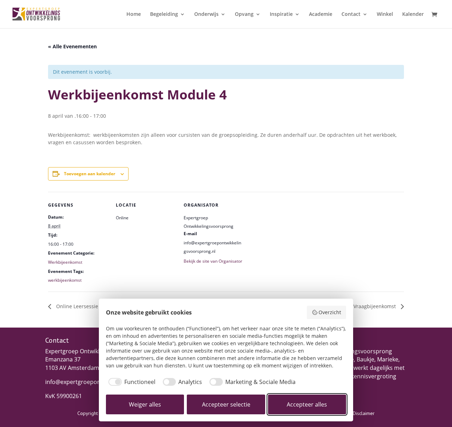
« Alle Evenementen (72, 46)
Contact (351, 14)
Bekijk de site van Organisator (213, 261)
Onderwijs (206, 14)
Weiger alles (145, 404)
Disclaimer (364, 413)
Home (133, 14)
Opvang (244, 14)
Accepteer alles (307, 404)
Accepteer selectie (226, 404)
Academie (320, 14)
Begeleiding (164, 14)
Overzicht (330, 312)
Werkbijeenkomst (65, 262)
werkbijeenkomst (65, 280)
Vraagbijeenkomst (375, 306)
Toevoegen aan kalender (89, 174)
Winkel (385, 14)
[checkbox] (130, 382)
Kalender (413, 14)
